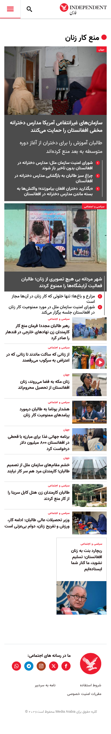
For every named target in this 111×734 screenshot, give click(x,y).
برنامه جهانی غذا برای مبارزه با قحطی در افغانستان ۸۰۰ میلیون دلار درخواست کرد (39, 442)
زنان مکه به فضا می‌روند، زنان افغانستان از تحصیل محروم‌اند (44, 384)
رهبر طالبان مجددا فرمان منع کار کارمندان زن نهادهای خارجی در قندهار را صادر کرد (37, 332)
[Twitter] (53, 666)
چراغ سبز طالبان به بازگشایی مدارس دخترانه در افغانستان (54, 178)
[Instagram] (41, 666)
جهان (102, 49)
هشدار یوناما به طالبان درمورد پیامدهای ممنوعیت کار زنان (45, 412)
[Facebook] (66, 666)
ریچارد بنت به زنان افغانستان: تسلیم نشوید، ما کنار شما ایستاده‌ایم (86, 559)
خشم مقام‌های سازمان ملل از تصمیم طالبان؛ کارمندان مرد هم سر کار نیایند (38, 468)
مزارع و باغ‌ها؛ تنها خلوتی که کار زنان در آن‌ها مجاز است (53, 299)
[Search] (29, 9)
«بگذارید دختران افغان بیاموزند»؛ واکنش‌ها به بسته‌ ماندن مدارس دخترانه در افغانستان (55, 191)
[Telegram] (28, 666)
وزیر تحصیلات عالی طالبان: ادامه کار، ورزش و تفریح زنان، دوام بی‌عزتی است (37, 523)
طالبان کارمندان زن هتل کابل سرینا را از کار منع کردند (39, 495)
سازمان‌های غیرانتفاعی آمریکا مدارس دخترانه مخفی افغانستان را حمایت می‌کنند (56, 126)
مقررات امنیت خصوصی (84, 694)
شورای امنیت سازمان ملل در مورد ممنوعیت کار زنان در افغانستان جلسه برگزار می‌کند (52, 309)
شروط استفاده (90, 685)
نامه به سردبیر (45, 685)
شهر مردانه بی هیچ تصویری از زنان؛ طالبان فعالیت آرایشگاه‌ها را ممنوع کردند (61, 283)
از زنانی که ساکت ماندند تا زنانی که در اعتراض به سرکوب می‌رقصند (38, 357)
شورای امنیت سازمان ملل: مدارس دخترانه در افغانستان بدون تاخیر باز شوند (55, 165)
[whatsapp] (16, 666)
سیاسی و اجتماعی (94, 206)
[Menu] (10, 9)
